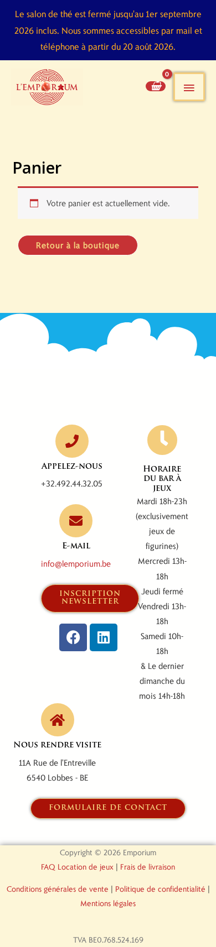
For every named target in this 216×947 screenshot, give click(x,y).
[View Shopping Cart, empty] (156, 86)
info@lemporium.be (76, 563)
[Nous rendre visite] (57, 719)
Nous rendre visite (57, 745)
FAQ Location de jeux (77, 866)
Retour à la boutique (78, 244)
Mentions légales (108, 903)
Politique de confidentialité (160, 888)
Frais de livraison (147, 866)
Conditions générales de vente (58, 888)
